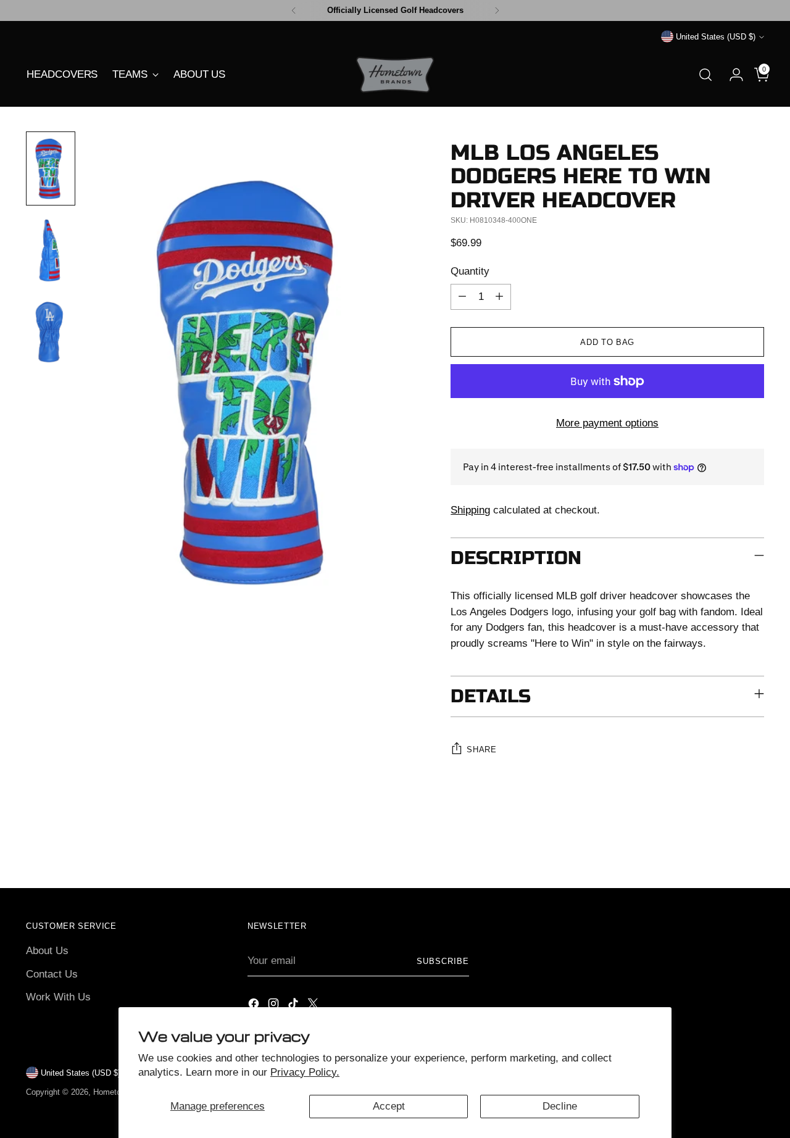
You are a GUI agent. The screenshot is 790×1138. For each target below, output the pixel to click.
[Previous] (293, 10)
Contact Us (52, 974)
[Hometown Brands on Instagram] (274, 1006)
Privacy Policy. (304, 1072)
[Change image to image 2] (50, 250)
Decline (560, 1106)
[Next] (496, 10)
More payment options (607, 423)
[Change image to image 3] (50, 331)
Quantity (470, 271)
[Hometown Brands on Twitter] (314, 1006)
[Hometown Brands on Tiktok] (294, 1006)
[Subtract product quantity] (462, 296)
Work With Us (58, 997)
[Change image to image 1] (50, 168)
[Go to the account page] (731, 74)
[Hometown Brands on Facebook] (254, 1006)
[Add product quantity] (499, 296)
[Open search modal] (705, 74)
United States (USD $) (715, 36)
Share (481, 749)
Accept (389, 1106)
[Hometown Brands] (395, 74)
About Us (47, 951)
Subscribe (443, 961)
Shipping (470, 510)
